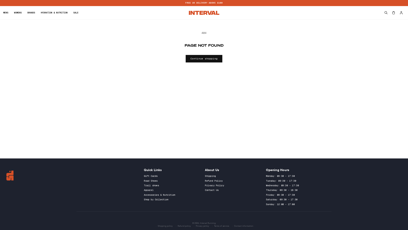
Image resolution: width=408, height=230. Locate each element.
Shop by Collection (156, 199)
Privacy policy (202, 226)
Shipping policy (165, 226)
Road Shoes (151, 180)
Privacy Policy (214, 185)
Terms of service (221, 226)
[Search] (386, 12)
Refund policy (184, 226)
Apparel (148, 190)
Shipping (210, 176)
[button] (5, 12)
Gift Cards (151, 176)
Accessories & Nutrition (159, 194)
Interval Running (208, 223)
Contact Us (212, 190)
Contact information (243, 226)
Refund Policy (214, 180)
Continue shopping (204, 58)
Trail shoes (151, 185)
